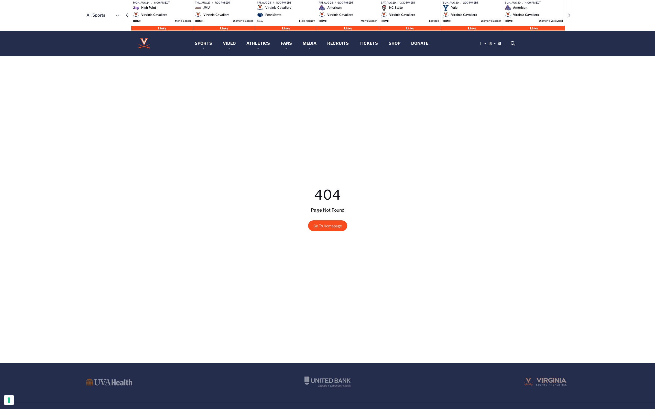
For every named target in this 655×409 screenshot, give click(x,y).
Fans (286, 43)
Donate (419, 43)
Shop (394, 43)
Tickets (368, 43)
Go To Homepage (327, 226)
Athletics (258, 43)
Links (162, 28)
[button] (127, 15)
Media (309, 43)
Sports (203, 43)
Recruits (338, 43)
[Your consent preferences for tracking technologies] (9, 400)
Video (229, 43)
